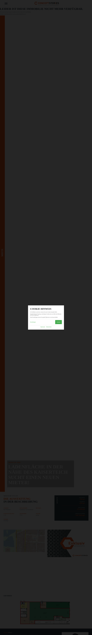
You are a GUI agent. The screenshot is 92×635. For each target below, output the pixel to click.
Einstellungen (33, 322)
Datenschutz (49, 326)
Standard (58, 322)
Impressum (42, 326)
